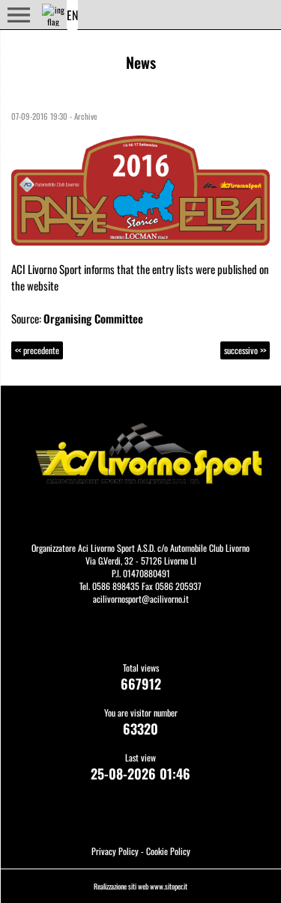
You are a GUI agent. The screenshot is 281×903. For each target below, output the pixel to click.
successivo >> (245, 350)
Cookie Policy (168, 851)
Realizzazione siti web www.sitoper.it (140, 886)
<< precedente (37, 350)
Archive (85, 116)
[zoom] (140, 188)
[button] (19, 15)
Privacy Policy (115, 851)
